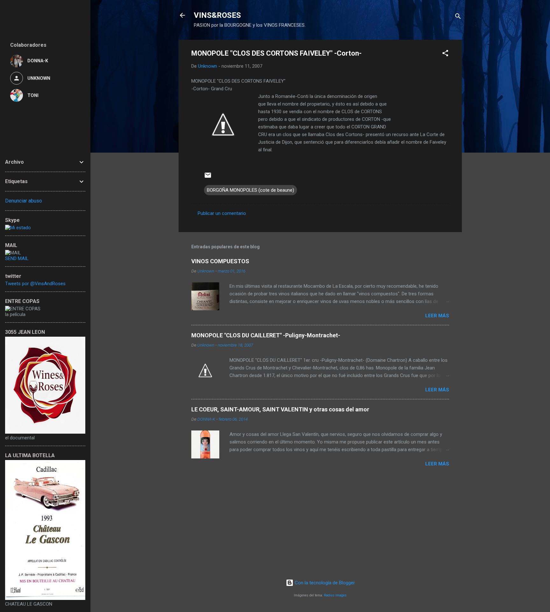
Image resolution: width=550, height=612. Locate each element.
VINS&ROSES (217, 15)
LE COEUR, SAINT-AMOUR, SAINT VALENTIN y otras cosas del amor (280, 409)
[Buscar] (458, 17)
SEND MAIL (17, 258)
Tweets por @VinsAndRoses (35, 283)
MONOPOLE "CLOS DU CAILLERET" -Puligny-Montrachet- (265, 335)
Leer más (437, 316)
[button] (445, 54)
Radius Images (335, 595)
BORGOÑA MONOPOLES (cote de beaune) (250, 190)
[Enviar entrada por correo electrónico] (208, 177)
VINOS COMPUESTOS (220, 261)
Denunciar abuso (23, 201)
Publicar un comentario (222, 213)
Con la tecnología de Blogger (324, 583)
